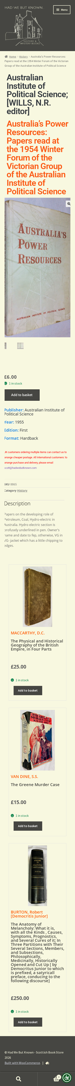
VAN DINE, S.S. (24, 776)
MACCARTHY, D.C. (28, 633)
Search (19, 1079)
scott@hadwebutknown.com (20, 467)
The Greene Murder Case (35, 784)
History (23, 56)
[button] (69, 204)
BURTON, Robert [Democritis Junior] (29, 914)
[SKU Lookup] (47, 1063)
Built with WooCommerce (22, 1063)
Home (12, 56)
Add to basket (21, 395)
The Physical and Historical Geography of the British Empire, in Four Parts (37, 645)
